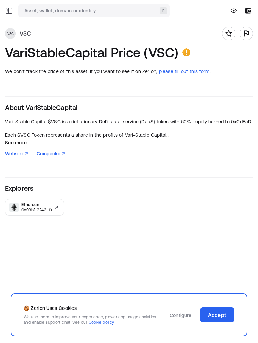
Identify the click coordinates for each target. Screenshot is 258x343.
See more (16, 142)
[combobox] (94, 10)
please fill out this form (184, 71)
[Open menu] (9, 10)
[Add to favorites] (228, 33)
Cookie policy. (102, 322)
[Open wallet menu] (248, 11)
